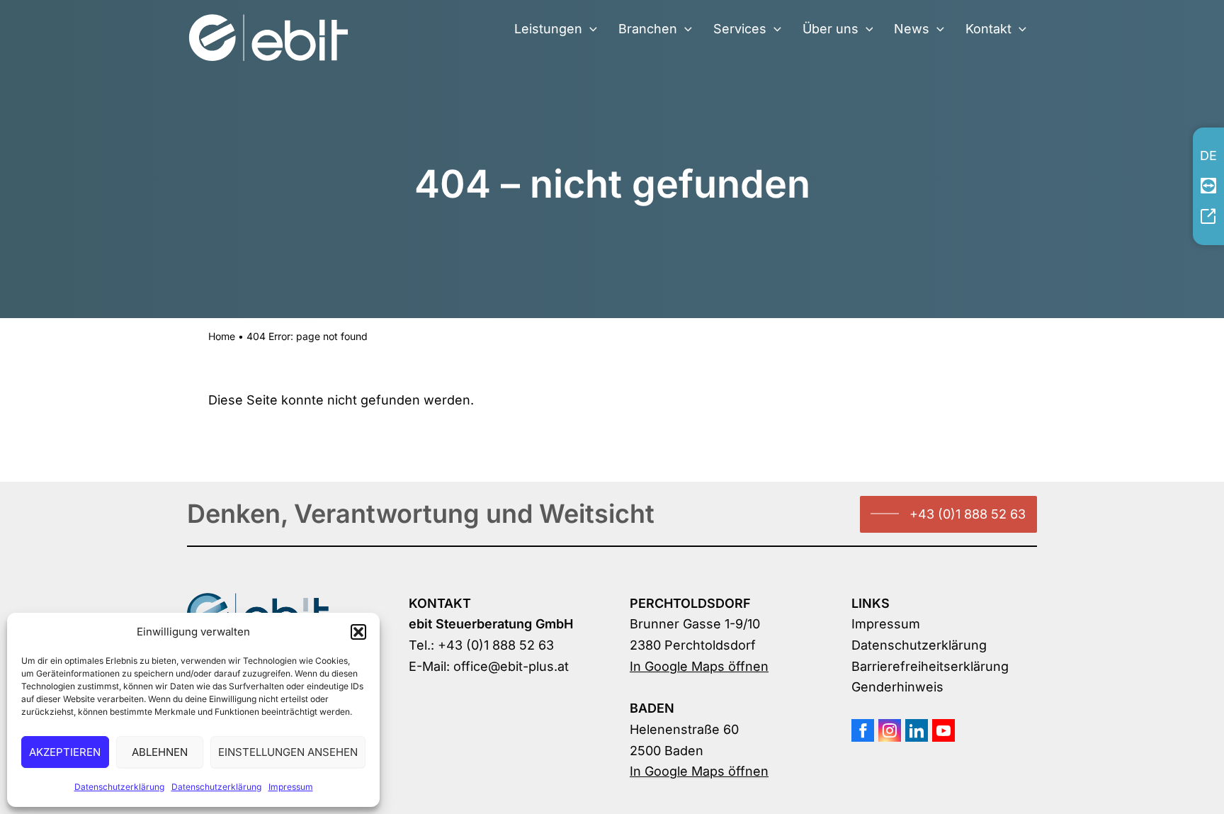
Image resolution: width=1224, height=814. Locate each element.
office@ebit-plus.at (511, 666)
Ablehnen (160, 752)
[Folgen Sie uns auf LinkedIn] (916, 730)
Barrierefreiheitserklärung (930, 666)
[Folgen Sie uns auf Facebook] (862, 730)
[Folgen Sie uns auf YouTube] (943, 730)
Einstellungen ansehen (288, 752)
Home (221, 336)
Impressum (290, 786)
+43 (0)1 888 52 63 (968, 514)
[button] (358, 632)
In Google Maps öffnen (699, 666)
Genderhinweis (897, 686)
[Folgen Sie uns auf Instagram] (889, 730)
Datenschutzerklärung (119, 786)
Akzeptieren (65, 752)
